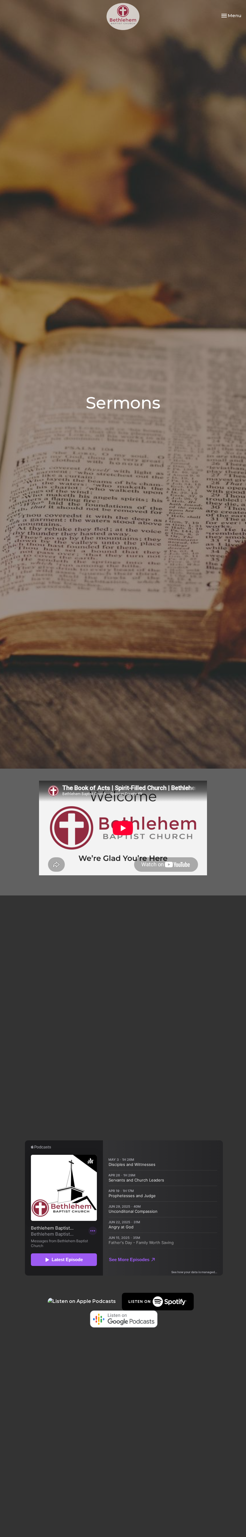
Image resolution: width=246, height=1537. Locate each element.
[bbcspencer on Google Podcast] (124, 1318)
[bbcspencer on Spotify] (161, 1301)
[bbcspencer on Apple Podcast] (82, 1301)
